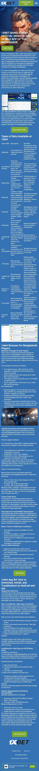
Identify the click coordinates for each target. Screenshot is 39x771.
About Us (27, 751)
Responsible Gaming (21, 755)
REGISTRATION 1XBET (26, 3)
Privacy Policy (16, 751)
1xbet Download (19, 734)
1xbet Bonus (19, 573)
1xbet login (7, 48)
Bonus (32, 766)
